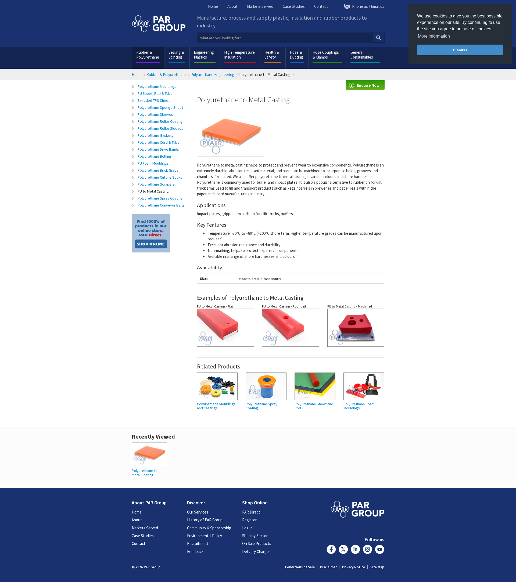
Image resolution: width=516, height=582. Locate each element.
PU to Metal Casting (153, 191)
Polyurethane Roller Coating (160, 121)
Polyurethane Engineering (212, 74)
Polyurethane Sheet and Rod (314, 406)
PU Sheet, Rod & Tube (155, 93)
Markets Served (260, 6)
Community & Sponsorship (209, 527)
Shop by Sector (255, 535)
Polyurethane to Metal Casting (144, 472)
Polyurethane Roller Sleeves (160, 128)
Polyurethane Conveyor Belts (161, 205)
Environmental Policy (204, 535)
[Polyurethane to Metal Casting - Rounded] (290, 330)
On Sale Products (256, 543)
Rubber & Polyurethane (147, 55)
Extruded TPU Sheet (154, 100)
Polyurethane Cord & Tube (159, 142)
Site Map (377, 567)
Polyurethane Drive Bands (158, 149)
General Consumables (361, 55)
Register (249, 519)
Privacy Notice (353, 567)
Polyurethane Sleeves (155, 114)
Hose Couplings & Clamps (326, 55)
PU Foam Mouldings (153, 163)
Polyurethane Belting (154, 156)
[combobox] (291, 37)
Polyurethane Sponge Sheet (160, 107)
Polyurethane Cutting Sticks (160, 177)
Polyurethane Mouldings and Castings (216, 406)
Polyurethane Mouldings (157, 86)
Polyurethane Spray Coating (160, 198)
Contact (321, 6)
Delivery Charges (256, 551)
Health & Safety (271, 55)
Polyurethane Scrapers (156, 184)
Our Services (197, 512)
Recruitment (197, 543)
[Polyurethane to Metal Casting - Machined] (356, 330)
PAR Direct (251, 512)
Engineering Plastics (204, 55)
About (232, 6)
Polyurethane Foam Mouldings (359, 406)
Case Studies (294, 6)
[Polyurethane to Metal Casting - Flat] (225, 330)
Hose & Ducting (296, 55)
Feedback (195, 551)
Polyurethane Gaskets (155, 135)
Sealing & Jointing (176, 55)
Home (213, 6)
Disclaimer (328, 567)
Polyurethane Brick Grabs (158, 170)
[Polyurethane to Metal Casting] (149, 453)
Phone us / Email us (368, 6)
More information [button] (434, 36)
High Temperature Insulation (239, 55)
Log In (247, 527)
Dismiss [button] (460, 50)
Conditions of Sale (300, 567)
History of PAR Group (205, 519)
